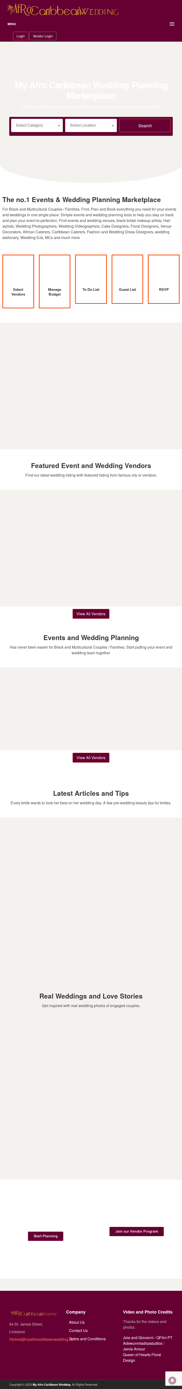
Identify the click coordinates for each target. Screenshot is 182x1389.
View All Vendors (91, 613)
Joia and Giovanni (138, 1337)
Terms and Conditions (87, 1338)
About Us (77, 1322)
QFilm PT (164, 1337)
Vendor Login (43, 36)
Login (21, 36)
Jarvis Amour (134, 1349)
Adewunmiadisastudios (142, 1343)
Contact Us (78, 1330)
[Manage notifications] (172, 1380)
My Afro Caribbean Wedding (51, 1384)
